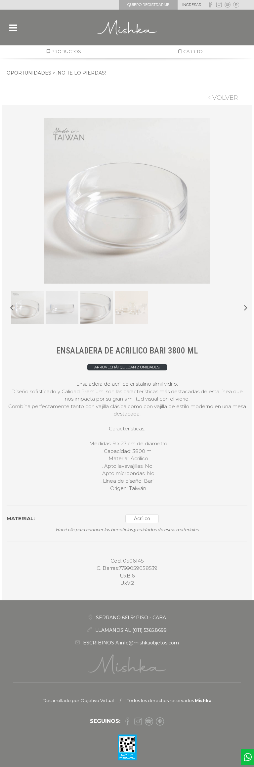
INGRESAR (191, 4)
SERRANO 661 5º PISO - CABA (130, 618)
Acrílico (142, 518)
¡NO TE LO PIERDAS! (81, 73)
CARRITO (192, 51)
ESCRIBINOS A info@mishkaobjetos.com (130, 643)
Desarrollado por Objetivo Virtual (78, 700)
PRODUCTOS (66, 51)
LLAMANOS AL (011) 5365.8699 (130, 630)
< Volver (222, 97)
